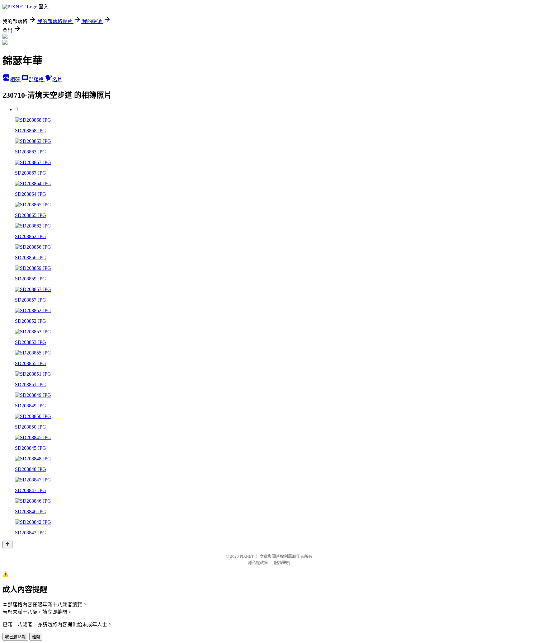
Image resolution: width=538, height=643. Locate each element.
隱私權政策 (258, 562)
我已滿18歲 (15, 637)
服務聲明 (282, 562)
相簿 (15, 79)
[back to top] (7, 544)
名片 (57, 79)
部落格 (37, 79)
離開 (36, 637)
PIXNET (247, 556)
